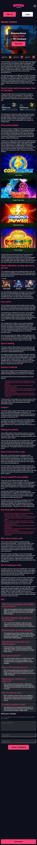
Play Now (18, 44)
